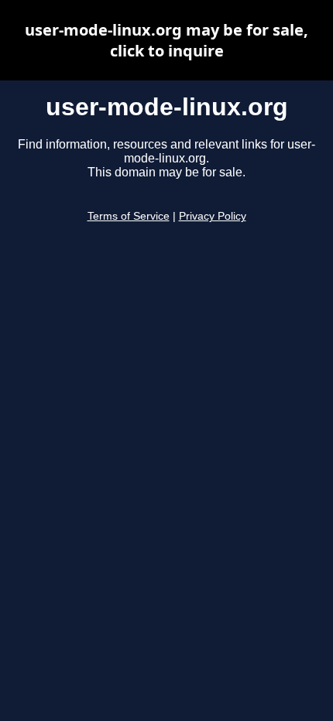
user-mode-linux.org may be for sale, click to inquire (166, 40)
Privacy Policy (212, 216)
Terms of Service (129, 216)
